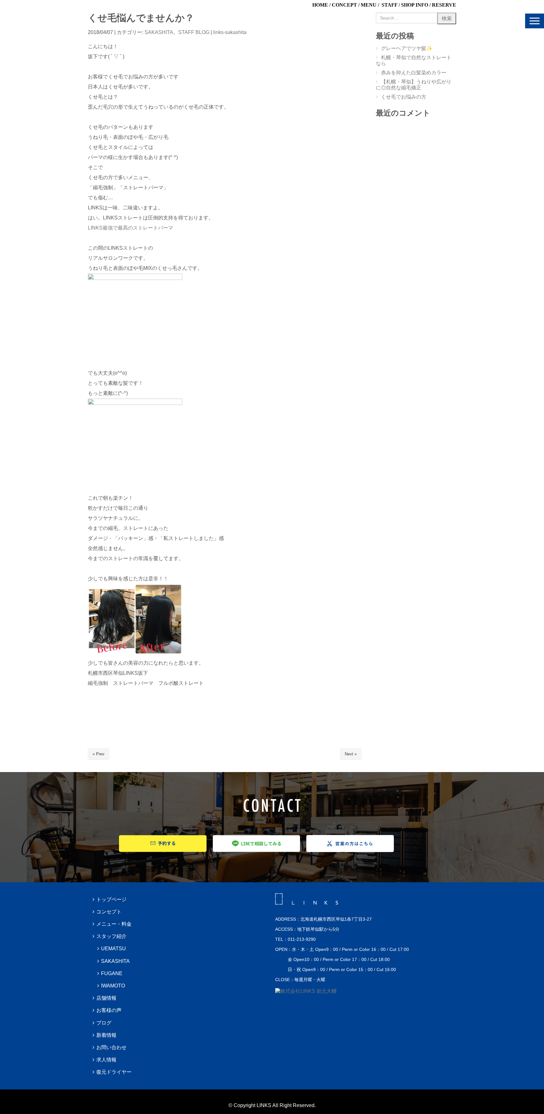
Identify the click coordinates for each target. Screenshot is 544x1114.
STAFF (389, 5)
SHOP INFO (414, 5)
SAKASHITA (158, 32)
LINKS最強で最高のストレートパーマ (130, 227)
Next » (351, 754)
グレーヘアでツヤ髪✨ (407, 48)
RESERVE (444, 5)
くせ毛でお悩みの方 (403, 96)
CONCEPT (344, 5)
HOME (320, 5)
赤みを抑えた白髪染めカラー (413, 72)
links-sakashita (229, 32)
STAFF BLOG (193, 32)
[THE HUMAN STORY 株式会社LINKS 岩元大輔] (306, 991)
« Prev (99, 754)
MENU (369, 5)
